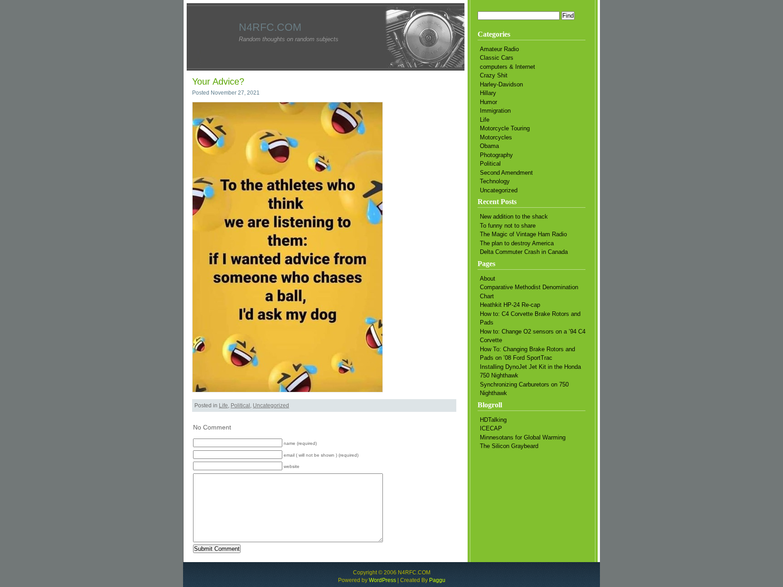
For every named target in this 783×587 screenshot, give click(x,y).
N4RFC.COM (270, 27)
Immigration (495, 110)
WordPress (382, 580)
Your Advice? (218, 81)
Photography (496, 155)
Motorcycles (496, 137)
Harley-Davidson (501, 84)
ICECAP (491, 428)
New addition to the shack (514, 216)
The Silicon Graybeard (509, 446)
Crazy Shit (494, 75)
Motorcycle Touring (505, 128)
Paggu (437, 580)
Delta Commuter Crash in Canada (524, 251)
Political (240, 405)
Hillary (488, 93)
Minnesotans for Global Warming (523, 437)
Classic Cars (496, 57)
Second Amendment (506, 172)
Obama (489, 146)
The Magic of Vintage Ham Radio (523, 234)
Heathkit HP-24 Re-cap (510, 304)
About (487, 278)
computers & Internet (507, 66)
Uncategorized (271, 405)
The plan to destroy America (517, 243)
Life (223, 405)
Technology (495, 181)
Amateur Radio (499, 49)
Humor (488, 102)
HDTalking (493, 419)
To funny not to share (508, 225)
